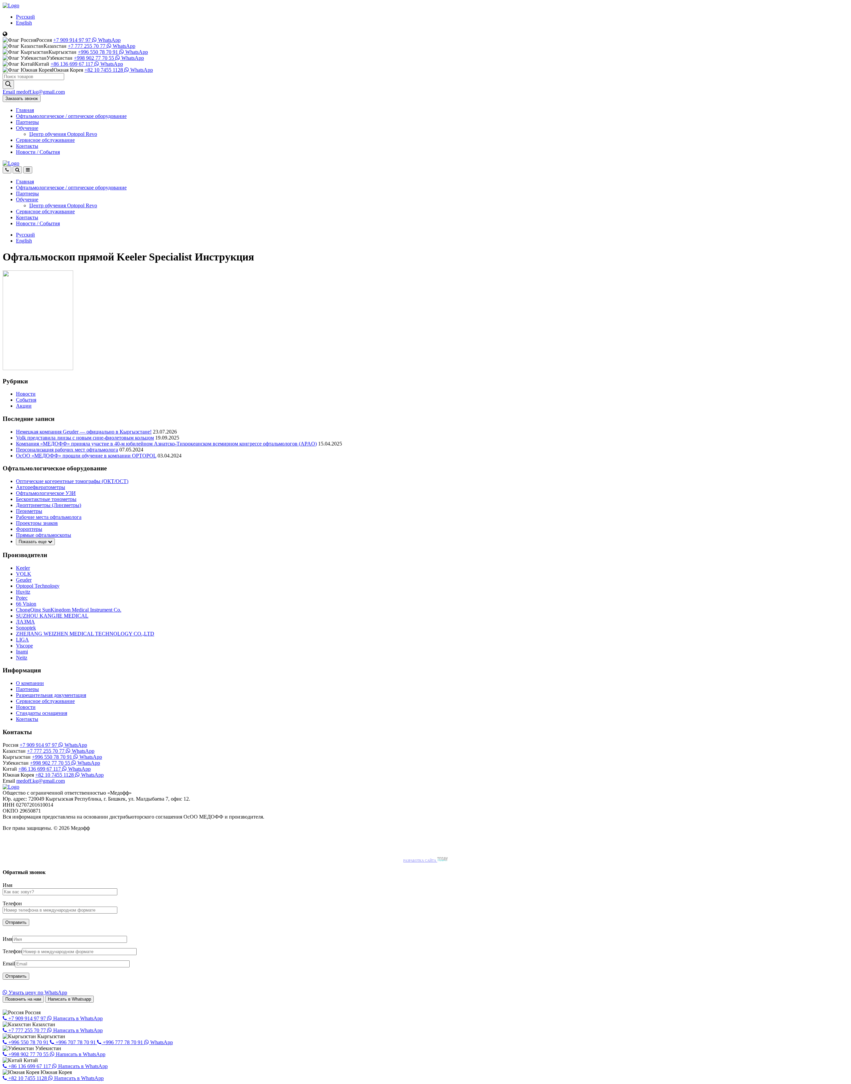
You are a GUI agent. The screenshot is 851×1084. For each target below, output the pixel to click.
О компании (30, 683)
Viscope (24, 645)
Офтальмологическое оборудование (71, 116)
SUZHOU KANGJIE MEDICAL (52, 616)
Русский (25, 17)
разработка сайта (420, 860)
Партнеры (27, 122)
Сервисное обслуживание (45, 140)
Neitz (21, 657)
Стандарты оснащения (41, 713)
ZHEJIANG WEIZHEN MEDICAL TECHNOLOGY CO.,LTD (85, 634)
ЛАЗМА (25, 622)
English (24, 23)
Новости (38, 152)
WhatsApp (109, 40)
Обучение (27, 128)
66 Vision (26, 604)
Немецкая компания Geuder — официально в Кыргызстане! (84, 432)
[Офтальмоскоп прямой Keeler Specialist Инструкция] (38, 368)
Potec (22, 598)
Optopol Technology (38, 586)
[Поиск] (8, 84)
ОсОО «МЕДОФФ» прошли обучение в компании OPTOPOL (86, 455)
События (26, 400)
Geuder (24, 580)
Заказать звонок (21, 98)
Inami (22, 651)
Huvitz (23, 592)
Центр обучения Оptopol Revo (63, 134)
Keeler (23, 568)
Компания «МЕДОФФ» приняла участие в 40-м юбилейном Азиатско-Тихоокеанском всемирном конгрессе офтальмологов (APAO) (166, 443)
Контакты (27, 146)
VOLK (23, 574)
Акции (24, 406)
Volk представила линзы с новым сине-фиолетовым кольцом (85, 438)
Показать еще (33, 541)
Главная (25, 110)
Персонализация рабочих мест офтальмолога (67, 449)
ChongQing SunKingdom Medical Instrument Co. (68, 610)
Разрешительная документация (51, 695)
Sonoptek (26, 628)
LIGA (22, 639)
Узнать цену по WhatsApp (37, 992)
